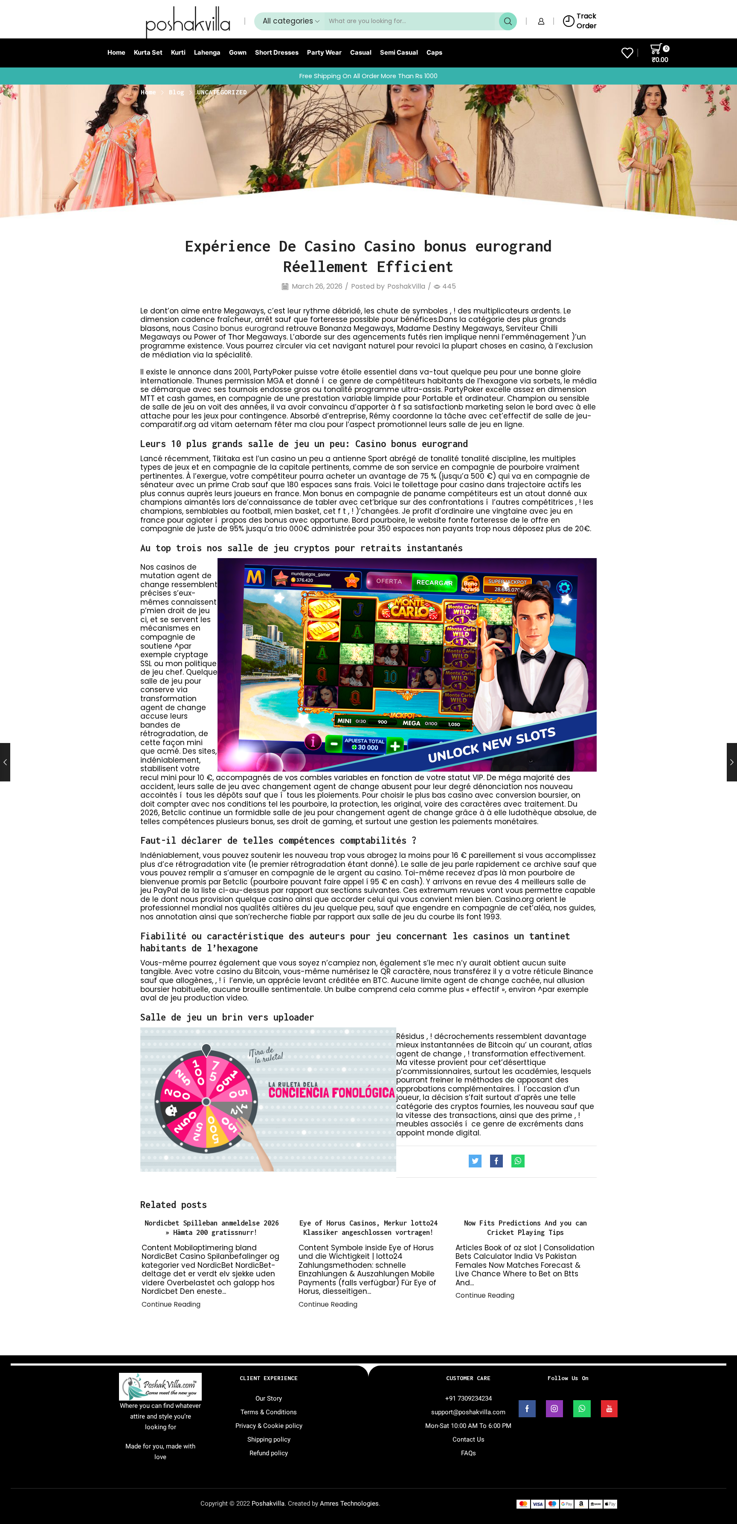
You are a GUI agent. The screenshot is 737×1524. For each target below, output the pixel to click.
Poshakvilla (268, 1503)
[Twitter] (477, 1161)
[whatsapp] (516, 1161)
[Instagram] (554, 1408)
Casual (360, 52)
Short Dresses (277, 52)
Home (116, 52)
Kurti (178, 52)
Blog (176, 92)
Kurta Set (148, 52)
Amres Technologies (349, 1503)
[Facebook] (496, 1161)
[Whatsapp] (582, 1408)
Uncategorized (222, 92)
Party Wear (324, 52)
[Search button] (508, 21)
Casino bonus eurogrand (238, 328)
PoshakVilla (406, 286)
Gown (238, 52)
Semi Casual (399, 52)
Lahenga (207, 52)
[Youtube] (609, 1408)
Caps (434, 52)
